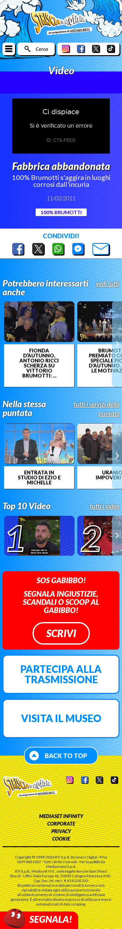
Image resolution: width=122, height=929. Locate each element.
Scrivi (61, 633)
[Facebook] (81, 49)
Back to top (66, 755)
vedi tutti (107, 283)
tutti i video (104, 506)
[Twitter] (96, 49)
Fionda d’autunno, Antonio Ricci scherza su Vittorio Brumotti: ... (39, 363)
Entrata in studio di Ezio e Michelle (39, 477)
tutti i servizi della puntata (96, 408)
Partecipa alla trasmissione (61, 674)
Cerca (42, 49)
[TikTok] (111, 49)
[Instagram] (66, 49)
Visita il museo (61, 718)
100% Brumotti (61, 212)
